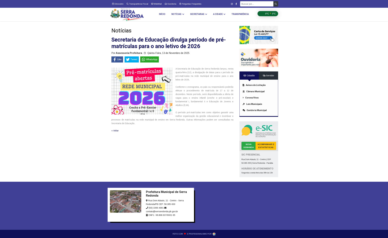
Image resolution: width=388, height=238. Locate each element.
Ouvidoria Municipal (257, 110)
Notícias (176, 14)
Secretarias (197, 14)
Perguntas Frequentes (191, 4)
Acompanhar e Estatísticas (266, 146)
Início (162, 14)
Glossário (119, 4)
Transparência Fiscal (138, 4)
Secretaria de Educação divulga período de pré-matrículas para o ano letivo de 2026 (168, 43)
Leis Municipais (254, 104)
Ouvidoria (171, 4)
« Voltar (115, 130)
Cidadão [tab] (250, 75)
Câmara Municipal (255, 91)
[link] (258, 35)
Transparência (240, 14)
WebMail (157, 4)
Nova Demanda (248, 146)
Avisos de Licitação (256, 85)
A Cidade (218, 14)
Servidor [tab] (270, 75)
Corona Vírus (252, 97)
